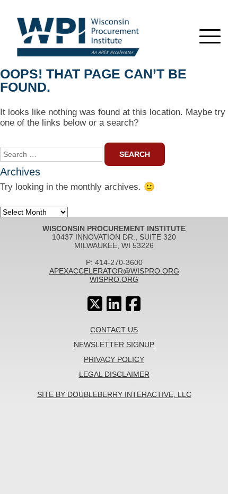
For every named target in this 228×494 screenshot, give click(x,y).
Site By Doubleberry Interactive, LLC (114, 394)
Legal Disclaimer (114, 374)
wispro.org (114, 279)
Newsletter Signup (114, 344)
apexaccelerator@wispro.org (114, 271)
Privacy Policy (114, 359)
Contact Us (114, 329)
